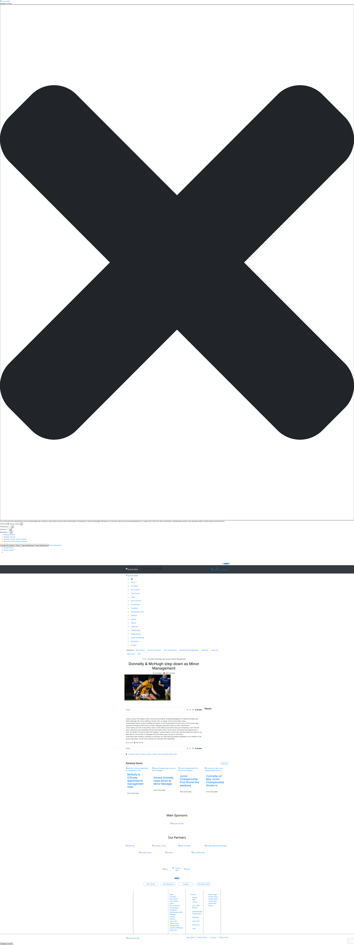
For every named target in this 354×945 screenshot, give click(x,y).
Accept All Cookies (7, 545)
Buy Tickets (140, 650)
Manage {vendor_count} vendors (15, 539)
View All (224, 763)
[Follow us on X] (226, 564)
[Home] (179, 578)
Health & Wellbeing (137, 637)
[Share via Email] (193, 710)
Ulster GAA (212, 903)
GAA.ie (210, 906)
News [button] (133, 582)
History (133, 623)
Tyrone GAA (212, 901)
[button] (177, 262)
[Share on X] (190, 710)
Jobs (139, 654)
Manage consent (6, 944)
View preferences (28, 545)
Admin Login (212, 894)
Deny (18, 545)
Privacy (202, 937)
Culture (133, 619)
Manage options (9, 535)
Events (193, 894)
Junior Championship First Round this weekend (189, 780)
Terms (223, 937)
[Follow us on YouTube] (229, 564)
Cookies (213, 937)
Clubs (133, 597)
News (128, 710)
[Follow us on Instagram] (227, 564)
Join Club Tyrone (222, 570)
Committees (135, 604)
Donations (134, 608)
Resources (131, 654)
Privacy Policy (213, 897)
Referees (134, 615)
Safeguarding (135, 634)
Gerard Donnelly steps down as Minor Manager (163, 780)
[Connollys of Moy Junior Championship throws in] (216, 769)
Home (144, 659)
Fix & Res (173, 897)
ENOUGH (205, 650)
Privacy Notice (9, 550)
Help (190, 937)
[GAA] (165, 869)
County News (156, 754)
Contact (134, 645)
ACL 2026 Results (170, 650)
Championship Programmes (189, 650)
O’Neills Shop (135, 630)
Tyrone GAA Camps (154, 650)
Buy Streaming (168, 884)
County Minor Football (144, 754)
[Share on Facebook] (187, 710)
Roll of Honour (136, 601)
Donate (213, 570)
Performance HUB (137, 612)
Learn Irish (134, 626)
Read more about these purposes (15, 541)
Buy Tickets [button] (135, 589)
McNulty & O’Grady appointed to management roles (135, 780)
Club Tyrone (135, 593)
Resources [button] (135, 641)
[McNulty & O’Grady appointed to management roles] (137, 769)
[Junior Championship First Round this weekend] (190, 769)
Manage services (9, 537)
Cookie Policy (8, 548)
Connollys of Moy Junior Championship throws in (215, 780)
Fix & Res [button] (134, 586)
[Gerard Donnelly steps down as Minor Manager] (164, 769)
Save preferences (42, 545)
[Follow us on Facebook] (225, 564)
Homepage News (167, 754)
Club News (131, 754)
